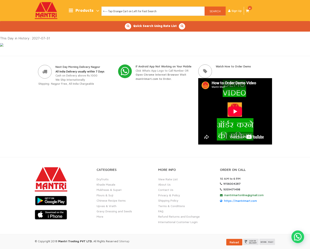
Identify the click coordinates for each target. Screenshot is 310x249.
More (100, 216)
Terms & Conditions (171, 206)
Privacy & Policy (169, 195)
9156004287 (232, 183)
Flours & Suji (105, 195)
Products (84, 10)
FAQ (160, 211)
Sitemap (124, 241)
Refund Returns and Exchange (179, 216)
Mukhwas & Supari (109, 189)
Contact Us (165, 189)
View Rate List (168, 179)
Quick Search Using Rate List (155, 26)
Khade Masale (106, 184)
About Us (164, 184)
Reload (234, 242)
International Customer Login (178, 222)
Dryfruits (103, 179)
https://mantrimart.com (240, 200)
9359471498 (231, 189)
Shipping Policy (168, 200)
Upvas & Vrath (106, 206)
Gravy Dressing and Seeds (114, 211)
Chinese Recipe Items (111, 200)
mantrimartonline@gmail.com (244, 195)
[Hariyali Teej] (1, 44)
